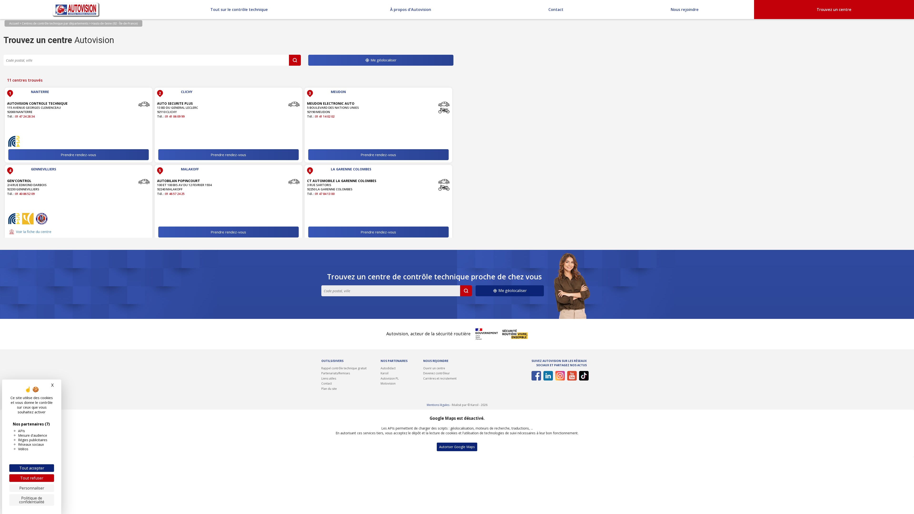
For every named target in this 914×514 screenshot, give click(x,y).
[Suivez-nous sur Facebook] (535, 376)
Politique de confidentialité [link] (31, 499)
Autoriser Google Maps (457, 447)
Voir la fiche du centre (33, 231)
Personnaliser (31, 488)
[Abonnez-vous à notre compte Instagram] (559, 376)
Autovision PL (390, 378)
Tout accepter (31, 468)
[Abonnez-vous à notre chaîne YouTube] (571, 376)
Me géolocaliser (383, 60)
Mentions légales (438, 405)
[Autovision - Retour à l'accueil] (76, 9)
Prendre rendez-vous (78, 154)
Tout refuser (31, 478)
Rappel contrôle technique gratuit (344, 368)
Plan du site (329, 389)
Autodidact (388, 368)
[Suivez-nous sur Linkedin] (547, 376)
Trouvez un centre (834, 9)
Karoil (384, 373)
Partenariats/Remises (335, 373)
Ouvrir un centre (434, 368)
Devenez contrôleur (436, 373)
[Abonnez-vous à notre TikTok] (583, 376)
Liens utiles (328, 378)
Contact (555, 9)
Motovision (388, 383)
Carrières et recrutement (440, 378)
